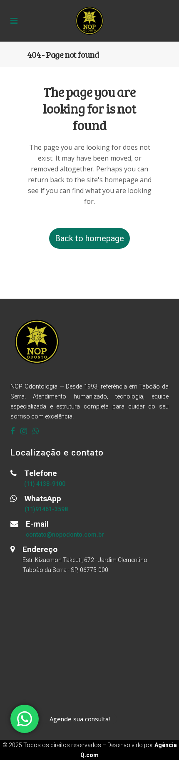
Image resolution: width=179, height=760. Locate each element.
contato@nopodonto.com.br (65, 534)
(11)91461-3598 (46, 509)
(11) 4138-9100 (44, 483)
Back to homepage (89, 238)
